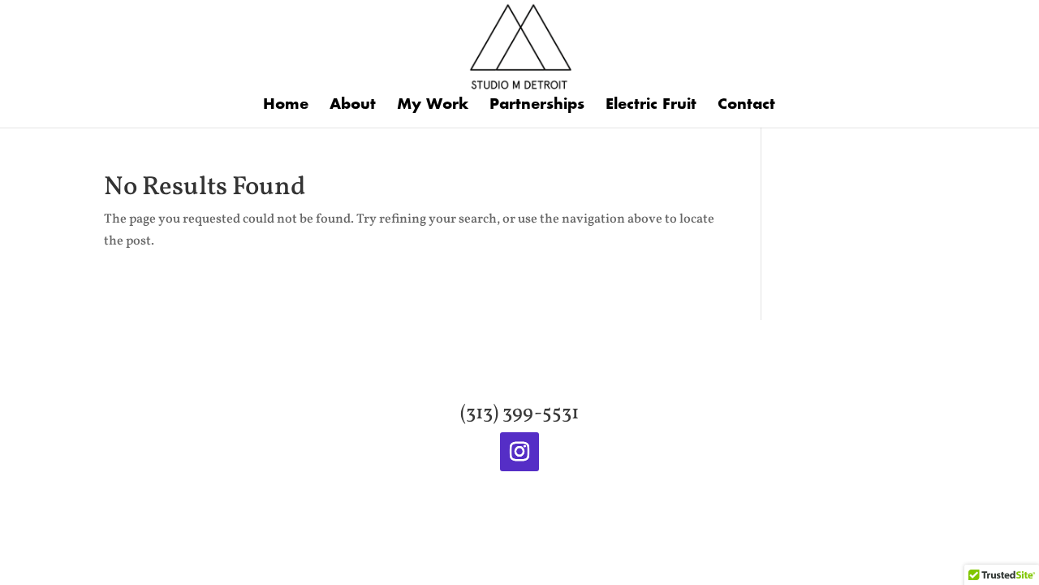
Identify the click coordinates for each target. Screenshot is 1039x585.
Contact (746, 106)
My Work (432, 106)
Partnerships (536, 106)
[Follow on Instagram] (519, 451)
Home (285, 106)
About (353, 106)
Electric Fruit (651, 106)
